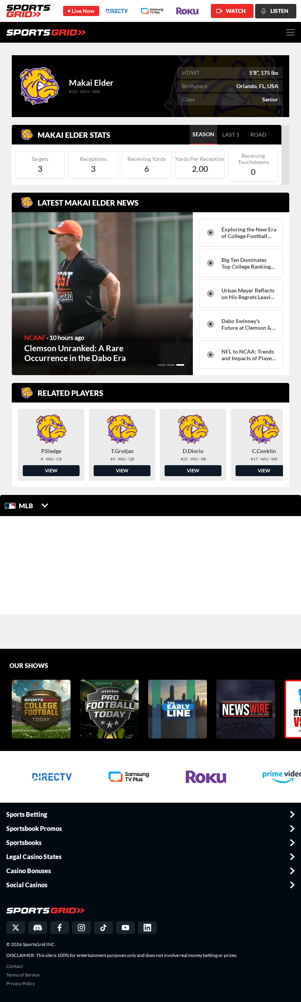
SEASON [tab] (203, 134)
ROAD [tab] (258, 134)
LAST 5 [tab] (230, 134)
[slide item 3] (180, 365)
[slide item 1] (161, 365)
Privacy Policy (20, 983)
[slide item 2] (171, 365)
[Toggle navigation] (290, 32)
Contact (14, 966)
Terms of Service (23, 975)
